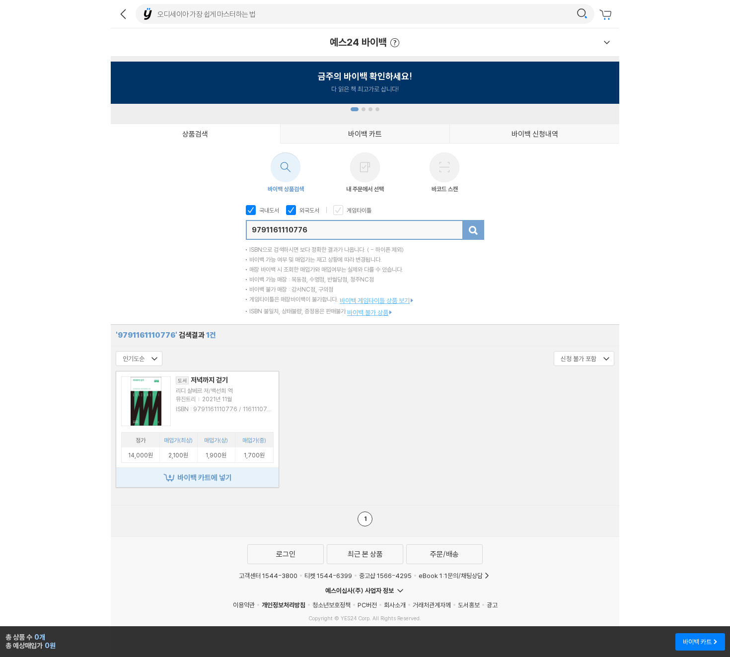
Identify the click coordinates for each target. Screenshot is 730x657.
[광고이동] (582, 14)
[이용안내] (606, 42)
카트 (606, 15)
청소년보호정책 (331, 605)
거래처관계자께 (432, 605)
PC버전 (367, 605)
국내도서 (268, 210)
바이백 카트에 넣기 (204, 477)
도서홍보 (469, 605)
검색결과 (166, 335)
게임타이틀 (358, 210)
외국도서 (308, 210)
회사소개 (395, 605)
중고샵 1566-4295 (385, 576)
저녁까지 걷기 (203, 379)
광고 (492, 605)
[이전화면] (123, 14)
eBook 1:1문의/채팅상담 (451, 576)
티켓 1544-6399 (328, 576)
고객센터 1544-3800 (268, 576)
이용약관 (244, 605)
